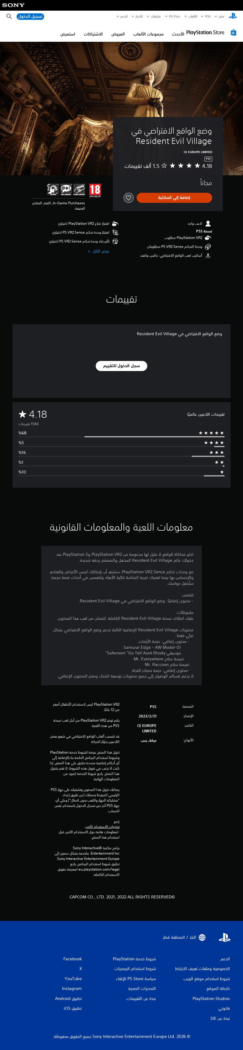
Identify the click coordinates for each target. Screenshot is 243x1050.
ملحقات (156, 16)
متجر (221, 16)
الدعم (124, 16)
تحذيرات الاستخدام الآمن (102, 826)
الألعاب (192, 16)
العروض (118, 34)
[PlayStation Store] (212, 32)
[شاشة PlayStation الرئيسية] (233, 17)
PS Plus (174, 16)
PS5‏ (208, 16)
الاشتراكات (93, 34)
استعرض (67, 34)
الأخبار (139, 16)
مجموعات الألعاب (148, 34)
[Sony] (13, 9)
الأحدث (178, 34)
